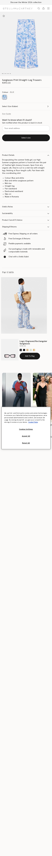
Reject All (26, 443)
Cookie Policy (33, 422)
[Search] (38, 8)
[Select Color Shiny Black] (24, 350)
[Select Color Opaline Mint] (31, 350)
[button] (26, 44)
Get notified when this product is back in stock (22, 123)
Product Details (8, 155)
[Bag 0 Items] (43, 8)
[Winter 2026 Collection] (16, 397)
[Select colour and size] (3, 15)
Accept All (26, 436)
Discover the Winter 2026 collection (26, 2)
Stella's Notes (7, 207)
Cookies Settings (26, 429)
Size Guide (6, 114)
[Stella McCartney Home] (17, 8)
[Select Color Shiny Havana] (27, 350)
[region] (26, 428)
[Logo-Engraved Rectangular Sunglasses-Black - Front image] (10, 349)
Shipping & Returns (9, 227)
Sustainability (7, 213)
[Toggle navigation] (48, 8)
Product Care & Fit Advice (12, 220)
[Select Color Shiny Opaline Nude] (34, 350)
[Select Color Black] (21, 350)
